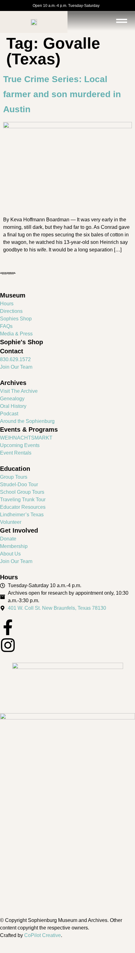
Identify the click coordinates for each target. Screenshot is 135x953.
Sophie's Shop (21, 342)
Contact (11, 351)
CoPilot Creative (42, 935)
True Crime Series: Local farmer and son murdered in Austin (62, 94)
